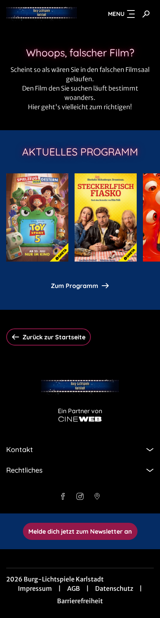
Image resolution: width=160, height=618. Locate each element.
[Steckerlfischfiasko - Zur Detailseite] (106, 217)
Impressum (35, 588)
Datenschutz (114, 588)
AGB (73, 588)
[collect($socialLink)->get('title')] (63, 496)
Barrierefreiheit (80, 601)
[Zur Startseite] (41, 14)
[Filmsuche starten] (146, 14)
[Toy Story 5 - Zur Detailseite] (37, 217)
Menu (116, 13)
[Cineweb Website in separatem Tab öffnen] (80, 419)
